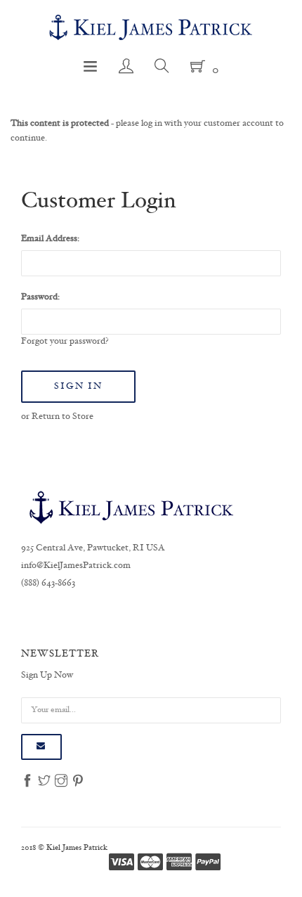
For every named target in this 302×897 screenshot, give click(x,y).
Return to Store (62, 417)
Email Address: (50, 239)
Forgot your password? (65, 342)
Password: (40, 297)
